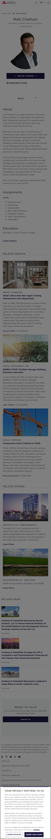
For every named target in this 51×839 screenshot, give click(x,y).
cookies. (36, 830)
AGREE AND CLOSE (34, 834)
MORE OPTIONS (14, 834)
